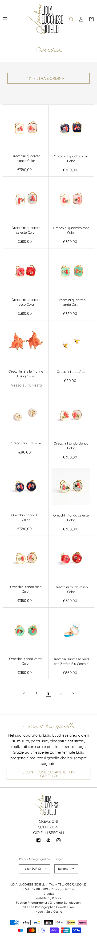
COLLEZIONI (48, 827)
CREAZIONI (48, 821)
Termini (70, 889)
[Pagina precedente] (24, 693)
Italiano (63, 868)
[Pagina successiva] (73, 693)
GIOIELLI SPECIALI (48, 832)
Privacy (56, 889)
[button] (5, 19)
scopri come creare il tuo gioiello (48, 774)
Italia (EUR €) (32, 868)
